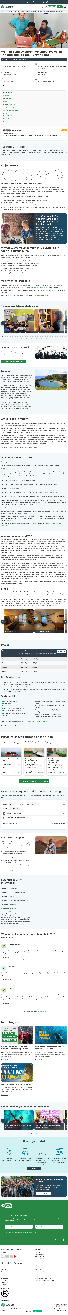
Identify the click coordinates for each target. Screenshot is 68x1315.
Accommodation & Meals (10, 110)
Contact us (44, 1193)
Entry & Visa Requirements (11, 119)
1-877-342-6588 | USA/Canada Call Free (46, 1276)
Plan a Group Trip (39, 1258)
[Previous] (3, 323)
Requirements (7, 98)
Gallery (5, 101)
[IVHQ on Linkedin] (15, 1263)
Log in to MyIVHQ (39, 1265)
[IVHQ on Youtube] (18, 1263)
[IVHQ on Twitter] (11, 1263)
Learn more (16, 772)
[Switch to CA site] (16, 1256)
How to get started (34, 1141)
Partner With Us (5, 1282)
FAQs (36, 1261)
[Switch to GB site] (12, 1256)
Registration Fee (21, 682)
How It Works (38, 1252)
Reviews (5, 122)
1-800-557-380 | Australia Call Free (44, 1280)
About (2, 1272)
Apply (59, 7)
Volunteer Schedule (9, 107)
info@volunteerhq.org (41, 1272)
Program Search (39, 1254)
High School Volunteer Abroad (35, 287)
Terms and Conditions (7, 1278)
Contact (52, 7)
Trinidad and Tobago (19, 959)
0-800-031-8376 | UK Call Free (43, 1278)
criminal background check (48, 290)
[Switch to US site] (3, 1256)
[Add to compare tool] (4, 85)
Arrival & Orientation (9, 104)
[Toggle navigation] (65, 7)
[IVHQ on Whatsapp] (21, 1263)
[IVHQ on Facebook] (2, 1263)
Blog (2, 1274)
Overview (6, 95)
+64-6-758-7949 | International (43, 1274)
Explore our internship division (62, 1309)
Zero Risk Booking (40, 1256)
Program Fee (61, 682)
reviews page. (42, 1012)
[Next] (65, 323)
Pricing (5, 113)
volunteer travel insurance (40, 296)
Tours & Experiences (9, 116)
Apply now (34, 1169)
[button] (2, 336)
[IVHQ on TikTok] (8, 1263)
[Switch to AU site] (7, 1256)
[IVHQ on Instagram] (5, 1263)
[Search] (42, 7)
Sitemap (3, 1284)
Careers (3, 1276)
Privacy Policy (5, 1280)
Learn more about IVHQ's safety (10, 871)
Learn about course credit (13, 362)
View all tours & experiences (34, 781)
